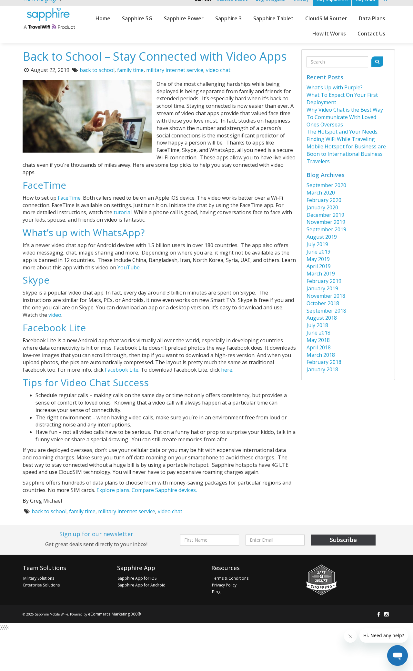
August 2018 (322, 317)
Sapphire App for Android (142, 585)
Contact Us (371, 33)
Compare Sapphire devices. (164, 490)
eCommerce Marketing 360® (114, 614)
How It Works (329, 33)
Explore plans (112, 490)
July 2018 (317, 325)
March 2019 (321, 273)
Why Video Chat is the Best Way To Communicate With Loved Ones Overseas (345, 117)
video (54, 314)
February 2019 (324, 281)
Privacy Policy (224, 585)
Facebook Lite (121, 369)
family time (130, 70)
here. (227, 369)
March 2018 (321, 354)
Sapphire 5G (137, 18)
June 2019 (318, 251)
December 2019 (325, 214)
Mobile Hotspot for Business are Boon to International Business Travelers (346, 154)
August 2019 (322, 236)
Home (103, 18)
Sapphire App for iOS (137, 578)
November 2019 (326, 221)
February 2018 (324, 362)
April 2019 (319, 266)
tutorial (123, 212)
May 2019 (318, 259)
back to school (97, 70)
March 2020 (321, 192)
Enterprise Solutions (41, 585)
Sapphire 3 (228, 18)
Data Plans (372, 18)
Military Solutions (38, 578)
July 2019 (317, 244)
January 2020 (322, 207)
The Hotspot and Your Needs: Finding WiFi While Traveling (342, 135)
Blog (216, 592)
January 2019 (322, 288)
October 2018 (323, 303)
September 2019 (326, 229)
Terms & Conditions (230, 578)
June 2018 (318, 332)
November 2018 (326, 295)
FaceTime (69, 197)
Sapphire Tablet (273, 18)
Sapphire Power (184, 18)
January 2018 (322, 369)
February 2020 (324, 200)
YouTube (128, 267)
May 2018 (318, 340)
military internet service (174, 70)
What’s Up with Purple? (335, 87)
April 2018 (319, 347)
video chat (218, 70)
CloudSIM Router (326, 18)
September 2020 (326, 185)
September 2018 (326, 310)
